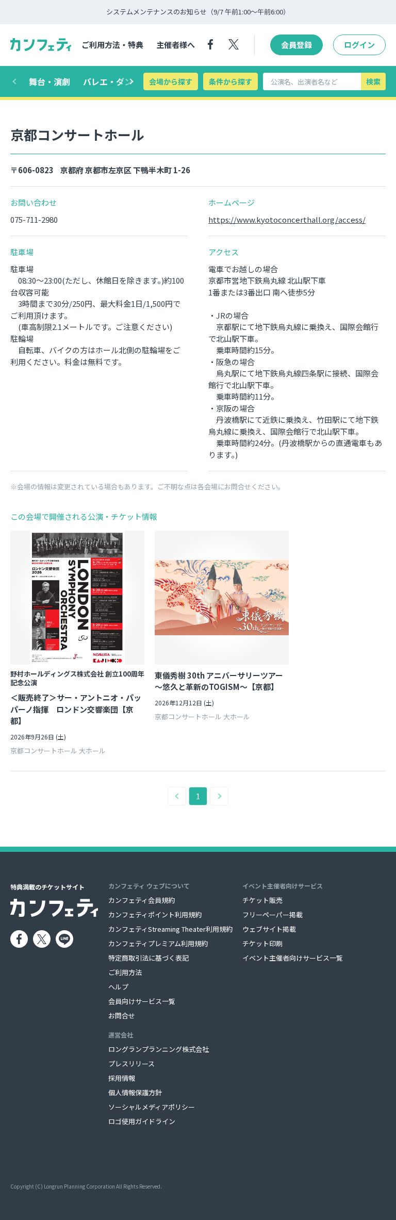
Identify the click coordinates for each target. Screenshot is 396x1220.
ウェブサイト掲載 (269, 929)
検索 (373, 81)
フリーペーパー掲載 (272, 914)
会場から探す (170, 81)
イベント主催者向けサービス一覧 (292, 958)
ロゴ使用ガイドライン (141, 1121)
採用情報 (121, 1078)
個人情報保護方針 (135, 1092)
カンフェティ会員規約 (141, 900)
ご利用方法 (125, 972)
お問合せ (121, 1015)
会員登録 (296, 44)
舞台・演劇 (49, 81)
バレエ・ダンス (112, 81)
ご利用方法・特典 (112, 44)
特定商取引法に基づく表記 (148, 958)
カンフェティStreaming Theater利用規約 (170, 929)
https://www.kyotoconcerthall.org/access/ (287, 219)
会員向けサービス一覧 (141, 1001)
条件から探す (230, 81)
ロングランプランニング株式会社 (158, 1049)
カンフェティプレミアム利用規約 (158, 943)
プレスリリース (131, 1063)
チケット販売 (262, 900)
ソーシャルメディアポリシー (151, 1107)
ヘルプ (118, 987)
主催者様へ (175, 44)
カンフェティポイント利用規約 (155, 914)
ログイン (359, 44)
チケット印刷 (262, 943)
